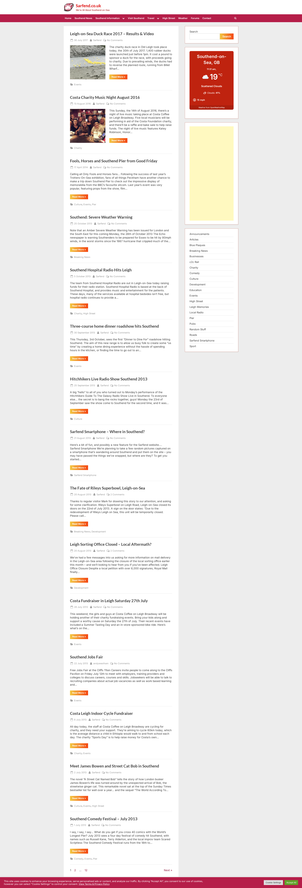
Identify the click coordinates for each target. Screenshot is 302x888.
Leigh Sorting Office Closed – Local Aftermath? (110, 544)
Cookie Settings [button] (273, 882)
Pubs (193, 323)
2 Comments (117, 494)
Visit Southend (136, 18)
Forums (195, 18)
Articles (194, 239)
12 (86, 870)
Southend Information (107, 18)
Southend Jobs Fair (86, 657)
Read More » (119, 77)
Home (68, 18)
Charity (78, 148)
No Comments (115, 40)
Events (77, 84)
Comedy (78, 858)
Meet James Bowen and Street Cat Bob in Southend (114, 766)
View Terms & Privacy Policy (94, 884)
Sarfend (97, 40)
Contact (206, 18)
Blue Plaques (197, 245)
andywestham (101, 663)
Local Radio (197, 312)
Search (194, 31)
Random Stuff (198, 329)
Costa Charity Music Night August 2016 (105, 97)
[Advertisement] (212, 173)
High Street (168, 18)
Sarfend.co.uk (88, 5)
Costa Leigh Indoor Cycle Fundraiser (101, 713)
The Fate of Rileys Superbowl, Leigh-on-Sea (107, 488)
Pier (94, 204)
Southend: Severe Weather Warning (101, 217)
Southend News (83, 18)
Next (167, 870)
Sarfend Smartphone (85, 475)
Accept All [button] (291, 882)
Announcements (199, 234)
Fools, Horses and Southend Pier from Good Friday (113, 161)
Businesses (197, 256)
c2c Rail (194, 262)
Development (99, 531)
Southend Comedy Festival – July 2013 (103, 819)
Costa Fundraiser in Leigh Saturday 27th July (109, 600)
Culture (78, 204)
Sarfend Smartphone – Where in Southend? (107, 431)
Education (196, 290)
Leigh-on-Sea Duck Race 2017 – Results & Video (112, 33)
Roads (193, 334)
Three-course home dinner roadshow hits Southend (114, 326)
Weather (183, 18)
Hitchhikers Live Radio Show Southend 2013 (108, 379)
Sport (193, 346)
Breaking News (82, 257)
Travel (150, 18)
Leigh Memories (199, 306)
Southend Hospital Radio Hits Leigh (101, 270)
